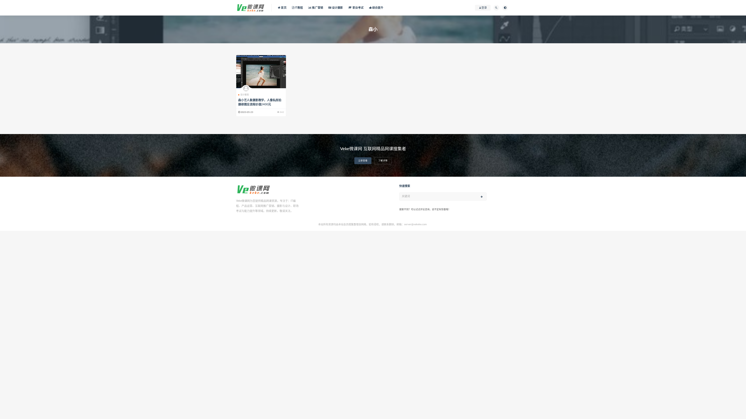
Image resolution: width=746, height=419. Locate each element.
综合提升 (377, 7)
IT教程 (298, 7)
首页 (283, 7)
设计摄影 (337, 7)
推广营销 (317, 7)
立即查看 (363, 161)
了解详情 (383, 161)
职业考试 (357, 7)
